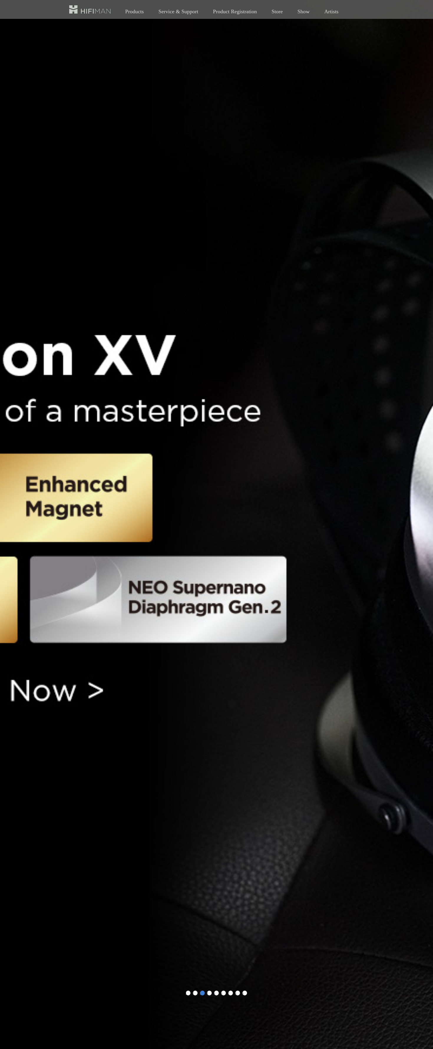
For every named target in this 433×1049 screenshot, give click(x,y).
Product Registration (235, 11)
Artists (331, 11)
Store (277, 11)
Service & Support (178, 11)
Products (134, 11)
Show (304, 11)
